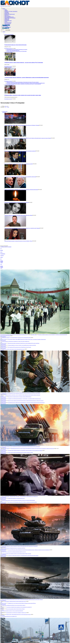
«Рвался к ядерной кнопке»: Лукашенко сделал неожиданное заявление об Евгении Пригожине (21, 189)
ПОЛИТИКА (7, 19)
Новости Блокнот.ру (3, 447)
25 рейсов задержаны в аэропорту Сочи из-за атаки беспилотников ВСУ (12, 610)
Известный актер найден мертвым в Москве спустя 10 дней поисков (17, 202)
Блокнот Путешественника (9, 84)
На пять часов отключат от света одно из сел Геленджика (17, 51)
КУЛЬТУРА (7, 15)
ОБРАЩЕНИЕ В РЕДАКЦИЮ (10, 17)
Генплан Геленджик (8, 67)
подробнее (9, 246)
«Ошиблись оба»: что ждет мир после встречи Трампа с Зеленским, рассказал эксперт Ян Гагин (22, 603)
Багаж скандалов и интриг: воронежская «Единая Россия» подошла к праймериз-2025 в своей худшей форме (23, 343)
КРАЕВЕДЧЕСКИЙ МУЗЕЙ (10, 14)
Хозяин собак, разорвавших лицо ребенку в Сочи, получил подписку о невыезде (13, 605)
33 (7, 107)
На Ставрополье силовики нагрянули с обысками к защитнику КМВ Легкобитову (19, 396)
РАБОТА (8, 25)
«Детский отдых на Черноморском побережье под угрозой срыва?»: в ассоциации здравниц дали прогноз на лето (24, 398)
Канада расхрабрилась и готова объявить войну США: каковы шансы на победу (19, 163)
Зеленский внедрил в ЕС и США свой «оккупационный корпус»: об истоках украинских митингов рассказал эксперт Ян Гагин (26, 402)
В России (4, 112)
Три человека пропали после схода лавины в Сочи (9, 616)
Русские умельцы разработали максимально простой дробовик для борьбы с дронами (20, 452)
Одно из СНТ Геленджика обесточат (13, 50)
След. (6, 106)
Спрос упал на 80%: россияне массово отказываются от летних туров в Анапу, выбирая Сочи (15, 341)
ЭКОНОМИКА (7, 24)
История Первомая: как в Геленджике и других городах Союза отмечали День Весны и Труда (13, 334)
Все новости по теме (8, 48)
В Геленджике (4, 111)
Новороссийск (2, 615)
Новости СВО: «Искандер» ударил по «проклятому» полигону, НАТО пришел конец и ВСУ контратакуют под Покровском (20, 546)
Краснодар (2, 395)
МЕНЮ (3, 8)
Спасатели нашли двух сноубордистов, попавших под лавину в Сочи (16, 612)
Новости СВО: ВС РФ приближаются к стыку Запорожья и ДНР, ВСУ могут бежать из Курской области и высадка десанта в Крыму (28, 138)
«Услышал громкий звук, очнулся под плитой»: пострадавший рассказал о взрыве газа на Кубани (22, 345)
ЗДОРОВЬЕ (7, 12)
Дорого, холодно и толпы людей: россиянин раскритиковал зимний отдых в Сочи (14, 551)
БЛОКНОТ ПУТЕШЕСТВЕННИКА (11, 11)
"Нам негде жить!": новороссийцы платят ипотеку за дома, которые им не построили (18, 614)
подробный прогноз (3, 246)
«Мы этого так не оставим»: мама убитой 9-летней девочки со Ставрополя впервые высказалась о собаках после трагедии (25, 400)
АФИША (6, 10)
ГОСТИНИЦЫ (8, 27)
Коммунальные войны (8, 52)
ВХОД (3, 31)
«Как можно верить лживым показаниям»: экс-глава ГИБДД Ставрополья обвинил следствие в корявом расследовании (25, 450)
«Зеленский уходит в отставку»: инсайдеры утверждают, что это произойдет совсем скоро (20, 176)
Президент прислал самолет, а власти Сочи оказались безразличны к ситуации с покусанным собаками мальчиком (18, 500)
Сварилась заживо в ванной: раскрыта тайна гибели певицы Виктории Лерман (18, 215)
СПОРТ (6, 21)
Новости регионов (3, 336)
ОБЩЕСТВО (7, 18)
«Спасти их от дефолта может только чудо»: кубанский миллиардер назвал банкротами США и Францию (23, 555)
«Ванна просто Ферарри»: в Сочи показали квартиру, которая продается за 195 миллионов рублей (16, 337)
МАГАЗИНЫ (8, 30)
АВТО (6, 9)
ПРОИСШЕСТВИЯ (8, 20)
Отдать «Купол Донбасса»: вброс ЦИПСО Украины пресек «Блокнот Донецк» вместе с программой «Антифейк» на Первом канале (27, 339)
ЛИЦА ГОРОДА (7, 16)
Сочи (1, 338)
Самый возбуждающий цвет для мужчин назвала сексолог (16, 498)
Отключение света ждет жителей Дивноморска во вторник (17, 49)
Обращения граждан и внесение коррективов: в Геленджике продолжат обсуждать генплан (23, 82)
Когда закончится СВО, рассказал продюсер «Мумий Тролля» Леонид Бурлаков (19, 347)
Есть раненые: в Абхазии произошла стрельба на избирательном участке (15, 601)
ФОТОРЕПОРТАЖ (8, 22)
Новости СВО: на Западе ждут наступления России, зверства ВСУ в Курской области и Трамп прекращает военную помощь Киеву (21, 446)
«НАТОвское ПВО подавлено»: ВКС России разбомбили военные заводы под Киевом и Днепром (22, 125)
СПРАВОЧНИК (5, 26)
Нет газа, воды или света (9, 34)
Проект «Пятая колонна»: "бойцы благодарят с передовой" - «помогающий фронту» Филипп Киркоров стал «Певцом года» (20, 496)
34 (8, 107)
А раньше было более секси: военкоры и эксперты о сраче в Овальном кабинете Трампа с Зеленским (16, 553)
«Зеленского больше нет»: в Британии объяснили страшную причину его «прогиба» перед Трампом (22, 228)
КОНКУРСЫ (7, 13)
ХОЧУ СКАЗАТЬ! (8, 23)
